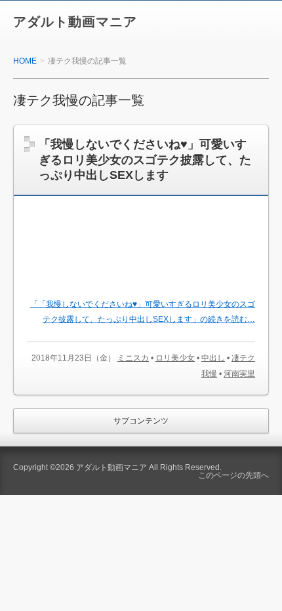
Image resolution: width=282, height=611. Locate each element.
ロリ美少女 (175, 358)
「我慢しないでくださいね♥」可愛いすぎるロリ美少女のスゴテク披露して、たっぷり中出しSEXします (145, 160)
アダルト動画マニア (75, 21)
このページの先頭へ (233, 475)
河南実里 (239, 373)
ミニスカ (133, 358)
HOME (25, 61)
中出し (213, 358)
